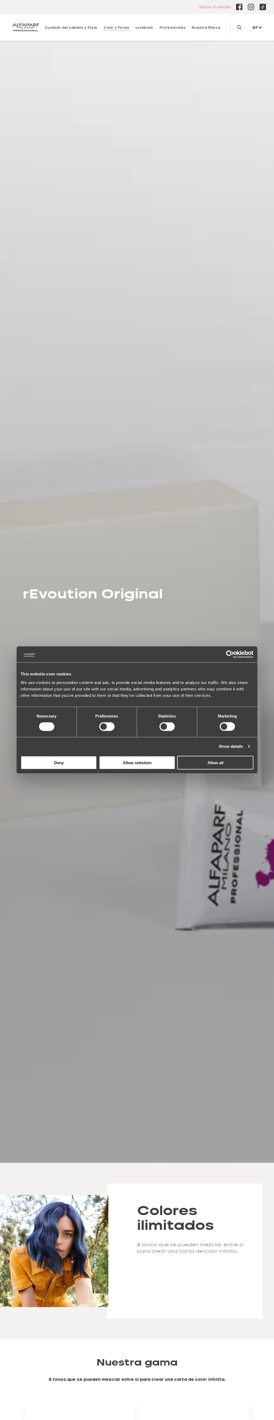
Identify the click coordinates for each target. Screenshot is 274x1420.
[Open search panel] (236, 27)
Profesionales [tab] (173, 27)
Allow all (215, 762)
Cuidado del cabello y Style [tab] (71, 27)
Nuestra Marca (206, 27)
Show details (231, 746)
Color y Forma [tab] (116, 27)
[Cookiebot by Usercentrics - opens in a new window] (230, 654)
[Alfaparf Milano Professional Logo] (25, 27)
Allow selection (137, 762)
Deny (59, 762)
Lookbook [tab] (144, 27)
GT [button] (255, 27)
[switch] (107, 726)
